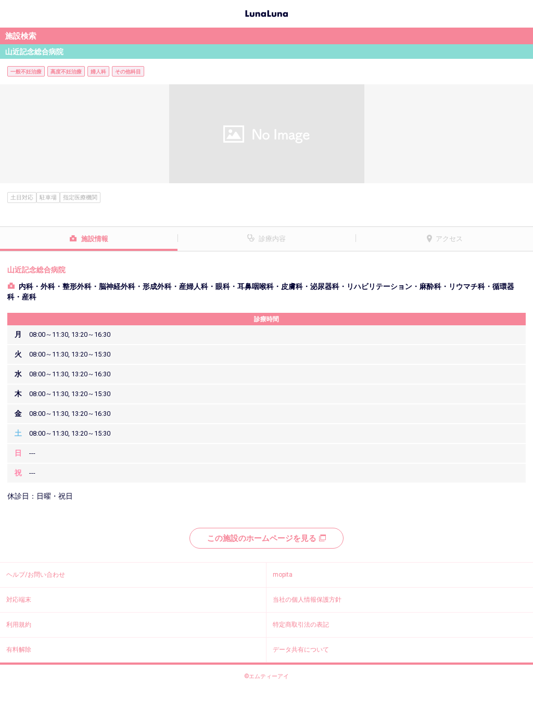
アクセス (449, 239)
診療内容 (272, 239)
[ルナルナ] (266, 12)
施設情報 (94, 239)
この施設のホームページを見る (261, 538)
